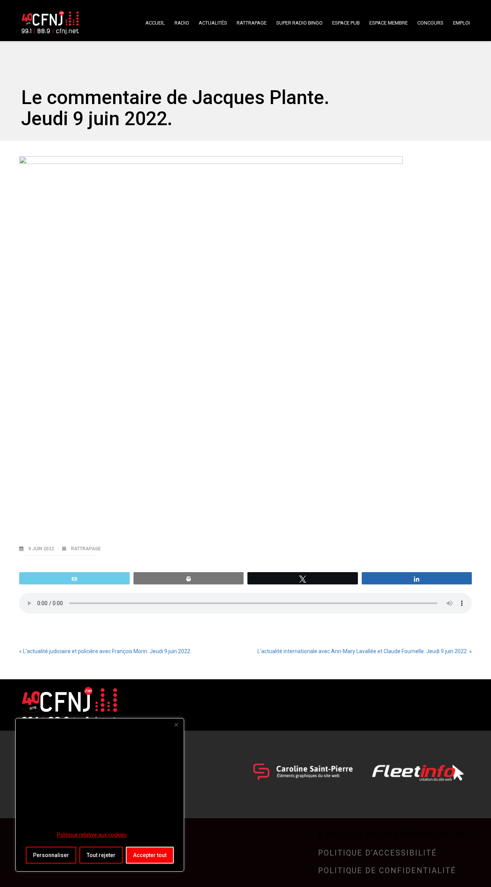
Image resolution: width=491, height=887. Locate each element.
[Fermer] (176, 724)
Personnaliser (51, 855)
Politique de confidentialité (387, 870)
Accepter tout (149, 855)
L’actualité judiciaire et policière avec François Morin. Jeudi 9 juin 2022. (107, 651)
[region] (99, 795)
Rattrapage (86, 548)
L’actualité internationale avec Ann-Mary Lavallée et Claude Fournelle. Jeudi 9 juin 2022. (362, 651)
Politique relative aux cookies (92, 835)
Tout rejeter (101, 855)
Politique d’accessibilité (377, 852)
